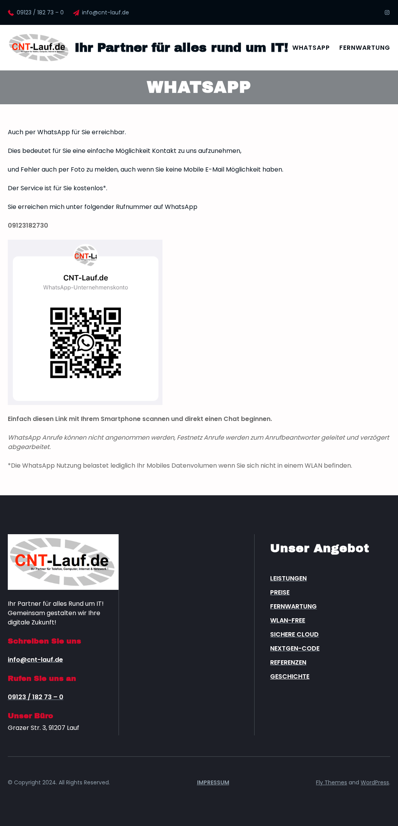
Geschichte (289, 676)
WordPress (375, 782)
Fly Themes (331, 782)
